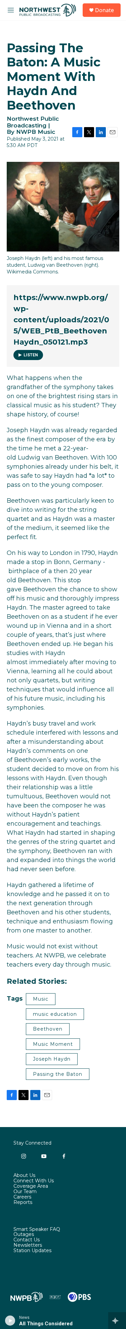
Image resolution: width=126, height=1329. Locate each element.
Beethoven (47, 1029)
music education (55, 1014)
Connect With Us (33, 1181)
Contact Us (26, 1240)
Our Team (25, 1191)
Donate (104, 10)
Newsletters (27, 1245)
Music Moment (53, 1044)
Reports (22, 1202)
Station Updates (32, 1250)
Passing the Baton (57, 1074)
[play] (10, 1320)
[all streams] (117, 1320)
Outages (23, 1234)
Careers (22, 1197)
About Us (24, 1175)
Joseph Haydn (52, 1059)
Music (40, 999)
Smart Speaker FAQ (36, 1229)
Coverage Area (30, 1186)
